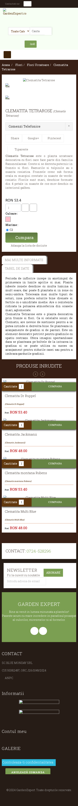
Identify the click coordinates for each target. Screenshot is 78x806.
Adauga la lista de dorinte (28, 245)
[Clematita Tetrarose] (39, 80)
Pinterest (54, 138)
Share (14, 138)
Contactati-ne (12, 3)
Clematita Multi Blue (20, 511)
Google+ (33, 138)
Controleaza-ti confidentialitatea (27, 763)
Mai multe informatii (24, 260)
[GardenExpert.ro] (16, 13)
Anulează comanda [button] (28, 772)
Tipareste (21, 149)
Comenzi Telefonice (24, 126)
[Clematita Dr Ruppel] (39, 382)
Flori (19, 65)
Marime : (12, 225)
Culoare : (11, 213)
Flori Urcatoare (38, 65)
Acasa (6, 65)
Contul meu (14, 731)
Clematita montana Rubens (26, 473)
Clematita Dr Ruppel (20, 396)
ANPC (9, 678)
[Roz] (8, 219)
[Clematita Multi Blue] (39, 498)
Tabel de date (17, 268)
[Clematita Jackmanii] (39, 420)
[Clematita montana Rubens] (39, 459)
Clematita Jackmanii (21, 434)
